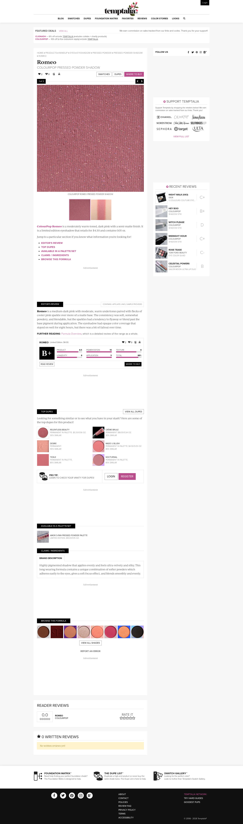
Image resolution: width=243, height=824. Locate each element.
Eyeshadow (83, 52)
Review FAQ (124, 806)
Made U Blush (113, 443)
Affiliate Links (119, 304)
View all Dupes (133, 411)
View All (63, 31)
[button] (61, 19)
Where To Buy (133, 364)
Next (142, 81)
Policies (123, 802)
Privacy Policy (127, 810)
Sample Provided (134, 304)
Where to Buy (134, 74)
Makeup (63, 52)
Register (127, 476)
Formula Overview (71, 333)
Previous (137, 81)
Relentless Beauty (59, 430)
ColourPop (41, 39)
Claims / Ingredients (55, 255)
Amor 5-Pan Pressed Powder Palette (68, 535)
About (122, 794)
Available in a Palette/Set (58, 251)
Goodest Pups (192, 802)
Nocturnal (111, 457)
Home (40, 52)
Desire (53, 443)
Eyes (72, 52)
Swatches (104, 74)
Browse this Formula (56, 259)
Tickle (53, 457)
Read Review (47, 364)
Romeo (46, 62)
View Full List (181, 136)
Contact (123, 798)
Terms (121, 813)
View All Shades (90, 643)
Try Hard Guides (193, 798)
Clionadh (40, 36)
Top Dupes (48, 247)
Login (205, 2)
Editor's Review (52, 243)
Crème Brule (112, 430)
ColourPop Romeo (49, 226)
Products (51, 52)
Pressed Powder (102, 52)
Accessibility (126, 817)
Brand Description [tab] (50, 558)
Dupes (117, 74)
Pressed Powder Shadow (128, 52)
